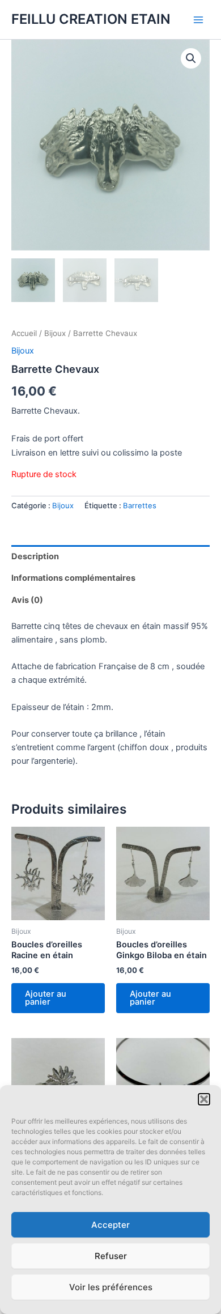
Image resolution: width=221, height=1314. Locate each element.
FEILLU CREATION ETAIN (91, 19)
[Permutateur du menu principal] (198, 19)
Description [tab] (35, 556)
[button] (204, 1099)
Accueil (24, 333)
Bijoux (55, 333)
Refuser (111, 1256)
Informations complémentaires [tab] (73, 578)
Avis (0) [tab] (27, 600)
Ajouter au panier (45, 998)
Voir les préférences (110, 1287)
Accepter (110, 1224)
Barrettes (139, 505)
